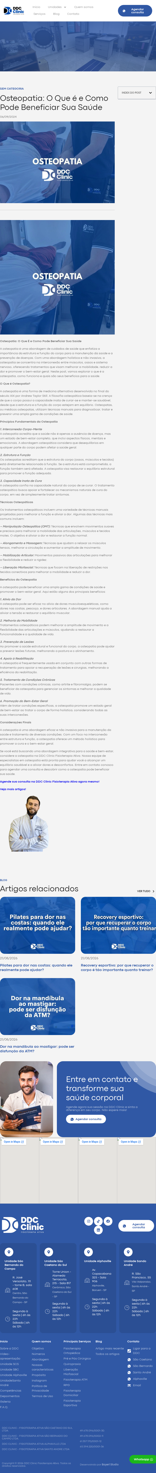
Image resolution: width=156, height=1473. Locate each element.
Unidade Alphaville (97, 1261)
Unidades (55, 7)
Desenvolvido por (99, 1465)
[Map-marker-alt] (9, 1252)
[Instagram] (88, 1221)
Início (36, 7)
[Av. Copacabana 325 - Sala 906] (87, 1280)
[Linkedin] (98, 1230)
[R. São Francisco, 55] (127, 1283)
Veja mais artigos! (13, 789)
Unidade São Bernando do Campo (14, 1265)
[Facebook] (108, 1221)
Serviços (39, 14)
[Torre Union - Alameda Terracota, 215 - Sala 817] (47, 1284)
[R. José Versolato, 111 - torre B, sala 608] (8, 1290)
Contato (73, 14)
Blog (56, 14)
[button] (150, 92)
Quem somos (83, 7)
